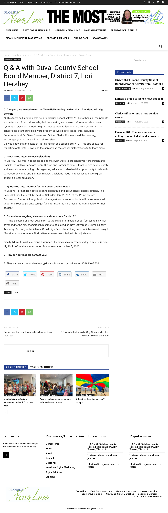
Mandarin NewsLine (21, 55)
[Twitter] (153, 2)
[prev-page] (6, 412)
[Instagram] (149, 2)
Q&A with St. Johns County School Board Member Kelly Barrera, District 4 (102, 446)
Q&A (16, 292)
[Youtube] (162, 2)
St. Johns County (123, 88)
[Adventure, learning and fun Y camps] (92, 385)
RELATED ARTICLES (16, 367)
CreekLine (120, 103)
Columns (120, 140)
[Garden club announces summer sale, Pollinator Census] (56, 385)
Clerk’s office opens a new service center (104, 465)
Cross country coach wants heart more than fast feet (28, 334)
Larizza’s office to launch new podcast (139, 98)
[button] (160, 46)
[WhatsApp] (29, 98)
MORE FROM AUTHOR (41, 367)
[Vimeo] (158, 2)
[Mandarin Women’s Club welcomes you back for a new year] (20, 385)
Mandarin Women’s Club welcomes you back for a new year (18, 402)
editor (9, 90)
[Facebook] (144, 2)
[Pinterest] (22, 98)
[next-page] (11, 412)
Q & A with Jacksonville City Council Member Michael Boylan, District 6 (85, 334)
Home (6, 55)
